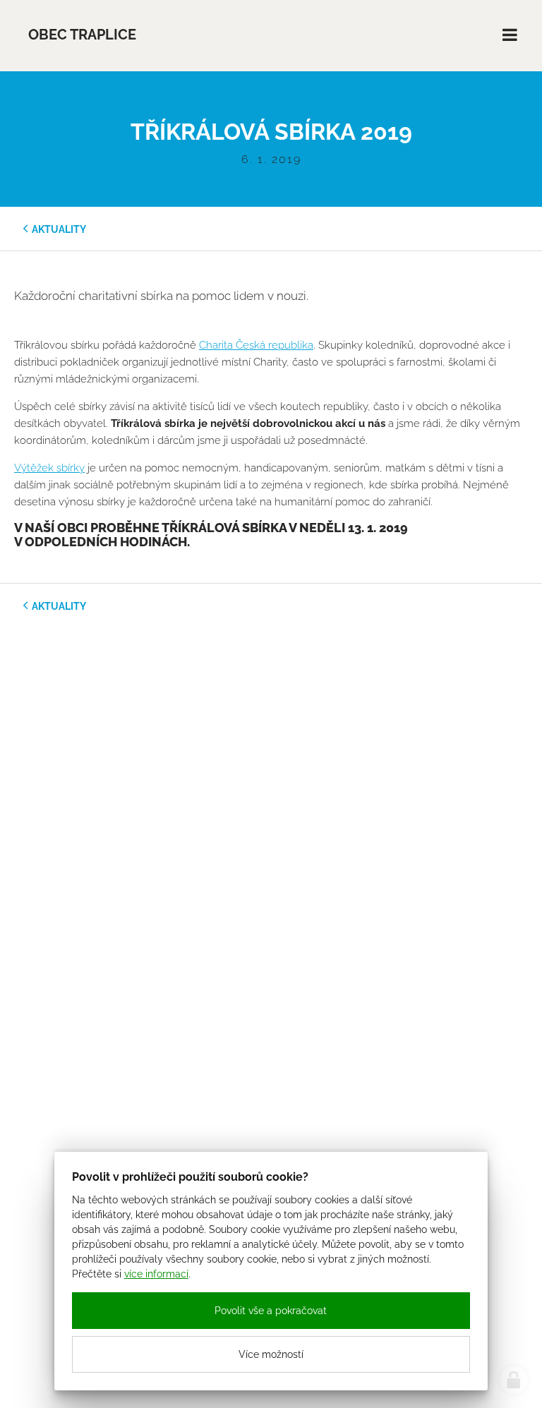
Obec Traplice (82, 35)
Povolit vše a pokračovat (271, 1310)
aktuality (59, 229)
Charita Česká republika (256, 345)
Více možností (271, 1354)
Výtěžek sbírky (49, 468)
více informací (156, 1274)
